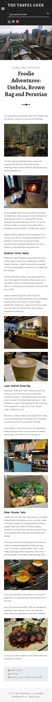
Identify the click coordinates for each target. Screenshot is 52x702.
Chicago (15, 68)
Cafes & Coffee (17, 677)
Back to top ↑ (35, 696)
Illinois (23, 68)
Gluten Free (37, 677)
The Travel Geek (22, 693)
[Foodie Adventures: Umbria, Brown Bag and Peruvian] (26, 27)
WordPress (16, 696)
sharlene (14, 674)
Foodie (28, 677)
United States (33, 68)
